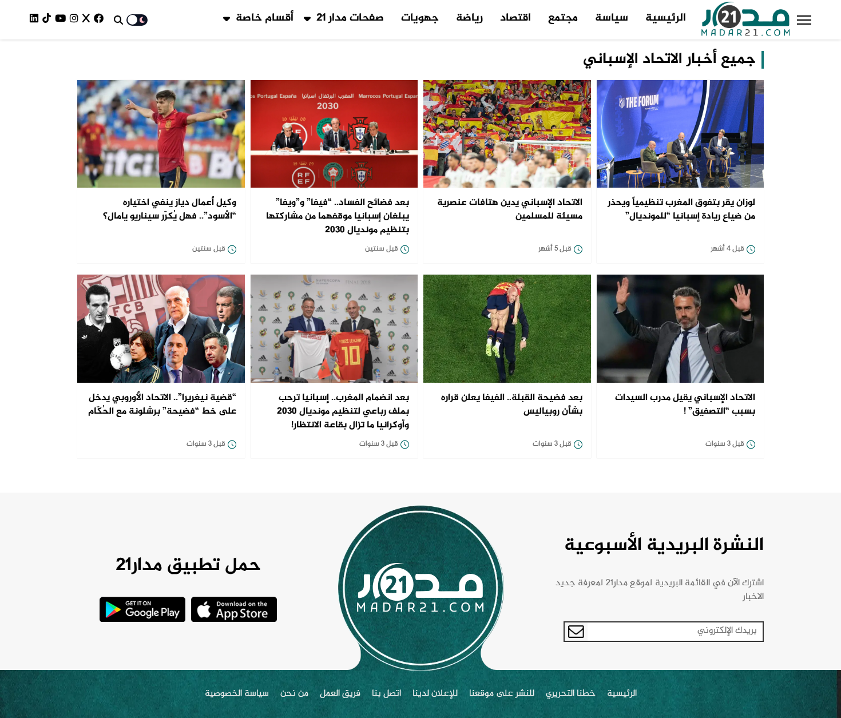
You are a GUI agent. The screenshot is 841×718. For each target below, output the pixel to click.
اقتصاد (515, 18)
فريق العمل (340, 694)
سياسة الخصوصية (237, 694)
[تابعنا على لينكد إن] (36, 19)
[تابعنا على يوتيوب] (62, 19)
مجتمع (563, 18)
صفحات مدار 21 (350, 18)
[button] (804, 20)
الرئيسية (665, 18)
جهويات (420, 18)
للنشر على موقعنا (501, 694)
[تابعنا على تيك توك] (48, 19)
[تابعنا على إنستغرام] (76, 19)
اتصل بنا (386, 694)
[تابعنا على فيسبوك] (101, 19)
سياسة (611, 18)
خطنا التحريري (571, 694)
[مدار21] (745, 20)
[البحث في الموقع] (118, 20)
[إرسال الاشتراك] (576, 631)
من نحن (294, 694)
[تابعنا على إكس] (88, 19)
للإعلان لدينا (435, 694)
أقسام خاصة (264, 18)
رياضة (469, 18)
